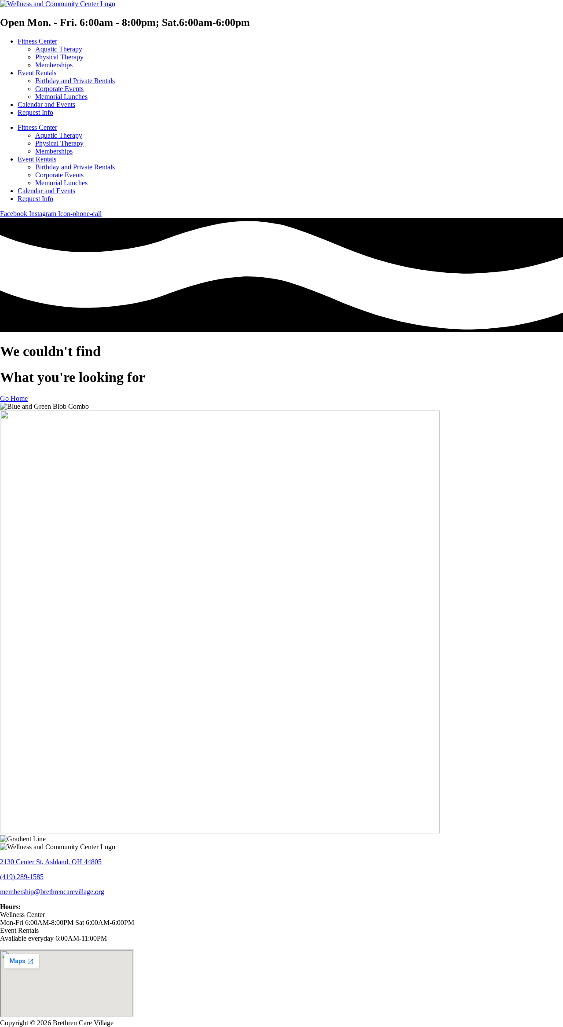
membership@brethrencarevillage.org (52, 891)
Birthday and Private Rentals (75, 80)
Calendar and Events (46, 104)
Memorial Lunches (61, 96)
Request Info (35, 112)
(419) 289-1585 (22, 876)
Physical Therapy (59, 57)
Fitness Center (37, 41)
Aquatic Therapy (58, 49)
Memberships (54, 65)
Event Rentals (37, 73)
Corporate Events (59, 88)
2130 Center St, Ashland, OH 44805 (51, 862)
